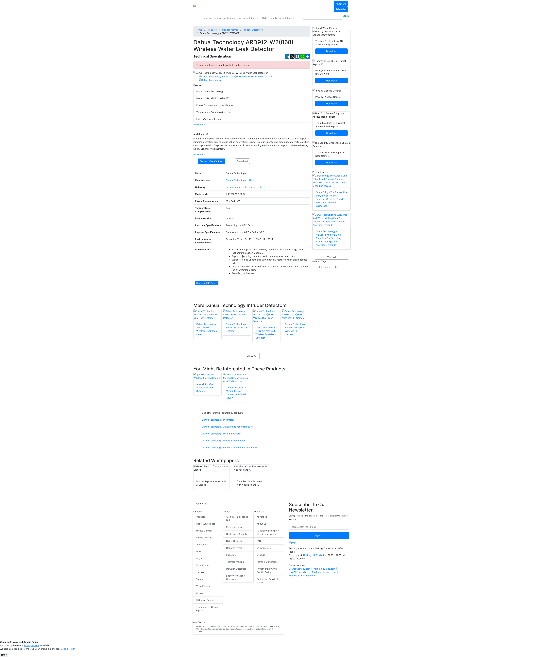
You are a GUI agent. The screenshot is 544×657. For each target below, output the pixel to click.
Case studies (203, 565)
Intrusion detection (329, 267)
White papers (203, 586)
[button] (233, 6)
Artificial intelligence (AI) (237, 518)
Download (211, 474)
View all (251, 356)
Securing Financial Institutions (219, 18)
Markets (200, 572)
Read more (199, 124)
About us (341, 3)
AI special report (248, 18)
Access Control (204, 530)
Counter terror (234, 548)
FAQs (259, 541)
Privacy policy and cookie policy (267, 570)
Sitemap (261, 554)
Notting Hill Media (313, 555)
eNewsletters (264, 548)
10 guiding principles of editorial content (268, 532)
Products (200, 516)
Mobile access (234, 527)
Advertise (341, 9)
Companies (202, 544)
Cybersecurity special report (278, 18)
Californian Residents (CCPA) (268, 581)
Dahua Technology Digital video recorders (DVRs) (228, 426)
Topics (226, 511)
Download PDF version (206, 283)
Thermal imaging (235, 561)
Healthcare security (236, 534)
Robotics (231, 554)
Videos (199, 593)
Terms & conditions (267, 561)
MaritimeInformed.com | (325, 572)
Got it (4, 654)
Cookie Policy (68, 648)
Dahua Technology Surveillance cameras (223, 440)
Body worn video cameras (235, 577)
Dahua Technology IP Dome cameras (222, 433)
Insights (200, 558)
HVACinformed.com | (300, 572)
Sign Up (319, 535)
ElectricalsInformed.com (302, 575)
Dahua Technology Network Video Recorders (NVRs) (230, 447)
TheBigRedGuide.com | (324, 568)
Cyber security (234, 541)
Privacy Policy (31, 645)
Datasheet (242, 161)
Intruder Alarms (204, 537)
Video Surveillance (205, 523)
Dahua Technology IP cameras (218, 419)
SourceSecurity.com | (300, 568)
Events (199, 579)
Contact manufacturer (211, 161)
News (198, 551)
